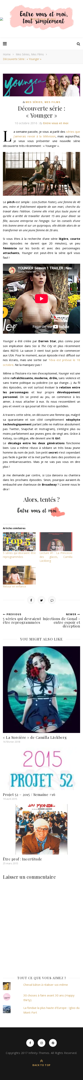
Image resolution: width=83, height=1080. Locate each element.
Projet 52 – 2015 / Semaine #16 (29, 794)
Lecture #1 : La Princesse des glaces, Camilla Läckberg (56, 557)
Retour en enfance (14, 586)
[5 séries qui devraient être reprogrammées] (19, 541)
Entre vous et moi (55, 123)
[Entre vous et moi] (41, 19)
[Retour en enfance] (19, 575)
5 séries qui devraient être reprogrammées (19, 555)
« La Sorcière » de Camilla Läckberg (35, 737)
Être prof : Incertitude (22, 858)
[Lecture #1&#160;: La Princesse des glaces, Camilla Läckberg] (56, 541)
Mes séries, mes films (30, 54)
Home (7, 54)
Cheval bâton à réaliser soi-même (45, 985)
